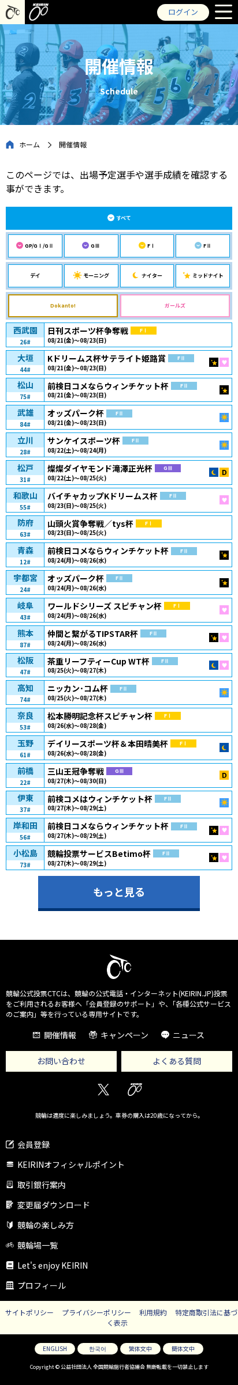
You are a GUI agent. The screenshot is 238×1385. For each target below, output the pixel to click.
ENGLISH (55, 1348)
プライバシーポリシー (96, 1312)
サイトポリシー (29, 1312)
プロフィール (41, 1285)
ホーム (29, 144)
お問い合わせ (61, 1061)
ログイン (183, 11)
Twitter (103, 1089)
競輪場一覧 (37, 1245)
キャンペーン (124, 1035)
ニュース (188, 1035)
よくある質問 (177, 1061)
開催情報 (60, 1035)
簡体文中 (183, 1348)
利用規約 (153, 1312)
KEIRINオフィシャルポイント (71, 1164)
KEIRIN (135, 1089)
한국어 (97, 1348)
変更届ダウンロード (53, 1205)
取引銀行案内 (41, 1184)
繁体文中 (140, 1348)
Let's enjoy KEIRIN (52, 1265)
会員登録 (33, 1144)
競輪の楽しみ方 (45, 1225)
